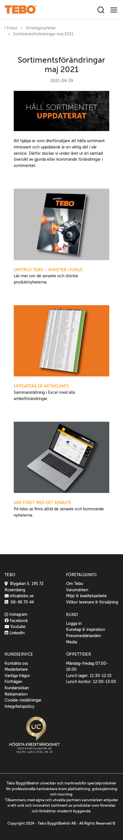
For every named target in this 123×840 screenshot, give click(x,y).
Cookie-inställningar (23, 700)
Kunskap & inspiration (85, 629)
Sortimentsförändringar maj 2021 (43, 34)
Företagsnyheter (41, 28)
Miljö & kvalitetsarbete (86, 596)
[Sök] (101, 10)
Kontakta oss (16, 663)
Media (71, 642)
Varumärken (77, 590)
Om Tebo (74, 583)
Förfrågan (13, 681)
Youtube (17, 626)
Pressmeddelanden (83, 635)
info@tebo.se (21, 596)
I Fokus (11, 28)
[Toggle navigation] (114, 10)
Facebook (18, 620)
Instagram (17, 614)
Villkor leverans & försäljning (92, 602)
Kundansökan (17, 688)
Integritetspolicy (19, 706)
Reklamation (16, 694)
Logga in (74, 623)
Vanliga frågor (17, 675)
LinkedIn (16, 633)
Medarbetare (16, 669)
